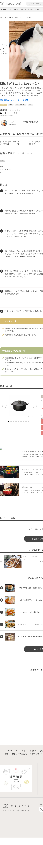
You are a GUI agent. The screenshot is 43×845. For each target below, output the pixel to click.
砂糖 (1, 166)
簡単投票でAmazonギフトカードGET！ (15, 100)
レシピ (23, 751)
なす (10, 9)
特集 (6, 754)
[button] (4, 406)
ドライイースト (6, 169)
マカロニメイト (23, 754)
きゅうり (30, 9)
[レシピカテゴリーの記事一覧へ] (3, 105)
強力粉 (2, 161)
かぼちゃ (23, 9)
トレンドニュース (11, 751)
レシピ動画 (32, 751)
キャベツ (37, 9)
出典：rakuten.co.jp (32, 416)
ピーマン (16, 9)
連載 (13, 754)
